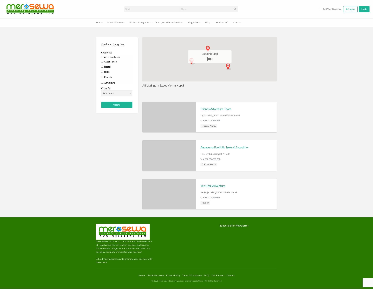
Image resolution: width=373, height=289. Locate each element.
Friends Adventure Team (215, 109)
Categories (106, 52)
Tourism (205, 203)
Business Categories (139, 22)
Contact (237, 22)
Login (364, 9)
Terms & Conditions (192, 275)
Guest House (110, 61)
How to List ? (221, 22)
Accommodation (112, 57)
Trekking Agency (209, 126)
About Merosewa (115, 22)
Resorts (108, 77)
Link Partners (218, 275)
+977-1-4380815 (211, 197)
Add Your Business (331, 9)
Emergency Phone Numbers (169, 22)
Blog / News (194, 22)
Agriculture (109, 82)
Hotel (107, 72)
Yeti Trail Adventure (212, 185)
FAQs (208, 22)
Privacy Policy (173, 275)
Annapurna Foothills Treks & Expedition (224, 147)
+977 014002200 (211, 159)
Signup (351, 9)
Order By (105, 88)
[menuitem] (330, 9)
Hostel (107, 66)
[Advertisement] (186, 244)
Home (99, 22)
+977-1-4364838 (211, 120)
